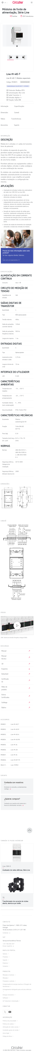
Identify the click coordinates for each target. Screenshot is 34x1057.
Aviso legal (6, 1033)
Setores (5, 954)
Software (5, 998)
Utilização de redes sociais (11, 1027)
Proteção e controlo (9, 981)
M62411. (3, 765)
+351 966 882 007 (8, 944)
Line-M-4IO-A (15, 734)
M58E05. (3, 745)
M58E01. (3, 724)
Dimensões (4, 112)
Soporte (5, 960)
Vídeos (3, 119)
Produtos (5, 957)
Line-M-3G (14, 745)
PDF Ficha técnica (27, 16)
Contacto (5, 966)
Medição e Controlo (8, 975)
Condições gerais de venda (11, 1030)
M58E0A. (3, 760)
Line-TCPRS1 (15, 765)
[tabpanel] (10, 57)
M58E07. (3, 755)
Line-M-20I (14, 750)
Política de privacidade (10, 1021)
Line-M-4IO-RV (15, 739)
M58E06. (3, 750)
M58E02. (3, 729)
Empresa (5, 963)
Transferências (16, 119)
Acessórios (4, 125)
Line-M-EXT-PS (15, 760)
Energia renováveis (8, 995)
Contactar (6, 933)
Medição (5, 978)
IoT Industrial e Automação (11, 1001)
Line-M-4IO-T (15, 724)
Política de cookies (8, 1024)
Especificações (19, 106)
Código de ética (7, 1036)
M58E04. (3, 739)
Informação (4, 106)
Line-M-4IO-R (15, 729)
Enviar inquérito (7, 946)
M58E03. (3, 734)
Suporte (16, 125)
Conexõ (16, 112)
